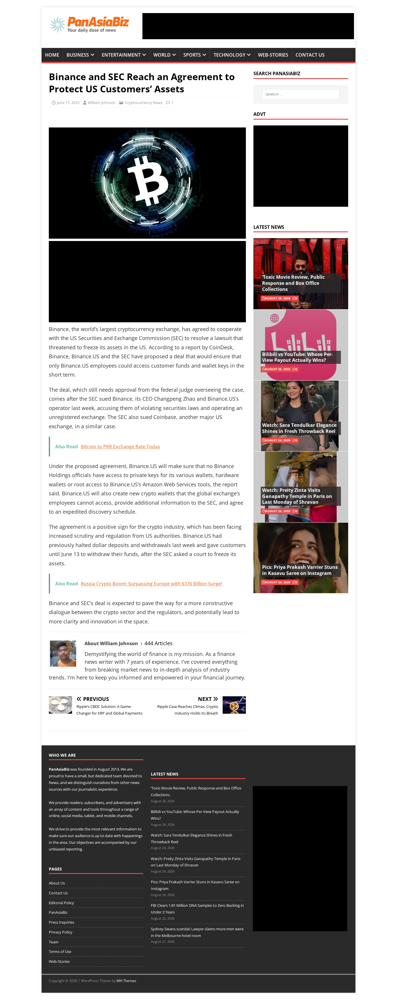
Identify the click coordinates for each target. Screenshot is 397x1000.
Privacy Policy (60, 932)
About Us (57, 883)
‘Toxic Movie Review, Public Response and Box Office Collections (293, 283)
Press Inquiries (61, 922)
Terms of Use (60, 951)
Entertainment (121, 55)
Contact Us (310, 55)
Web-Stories (273, 55)
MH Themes (126, 980)
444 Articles (158, 643)
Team (53, 942)
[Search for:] (301, 94)
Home (52, 55)
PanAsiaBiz (59, 769)
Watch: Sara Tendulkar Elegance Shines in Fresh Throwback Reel (299, 428)
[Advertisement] (248, 26)
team (117, 775)
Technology (229, 55)
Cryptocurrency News (143, 102)
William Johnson (101, 102)
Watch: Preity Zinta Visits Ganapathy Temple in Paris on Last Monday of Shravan (297, 496)
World (162, 55)
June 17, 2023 (68, 102)
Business (78, 55)
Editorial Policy (61, 902)
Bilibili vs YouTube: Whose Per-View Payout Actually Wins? (297, 357)
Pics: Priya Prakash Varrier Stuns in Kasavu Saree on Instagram (300, 570)
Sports (192, 55)
